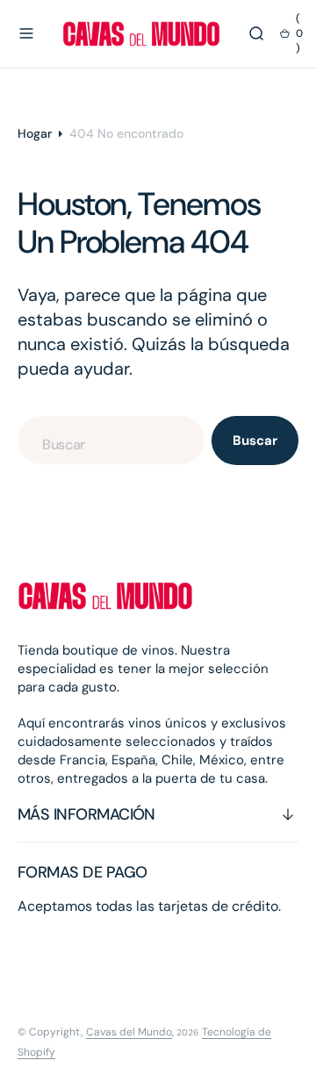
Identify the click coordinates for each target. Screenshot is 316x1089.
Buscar (254, 440)
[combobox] (111, 440)
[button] (26, 33)
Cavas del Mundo (129, 1032)
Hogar (35, 133)
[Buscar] (256, 33)
